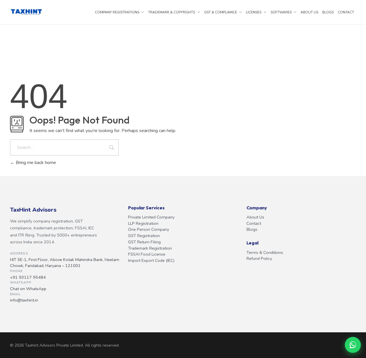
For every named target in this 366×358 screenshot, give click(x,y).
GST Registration (144, 235)
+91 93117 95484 (28, 277)
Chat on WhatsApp (28, 289)
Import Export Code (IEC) (151, 260)
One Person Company (148, 229)
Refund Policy (259, 258)
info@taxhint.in (24, 300)
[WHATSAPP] (353, 345)
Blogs (251, 229)
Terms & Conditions (264, 252)
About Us (255, 217)
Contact (253, 223)
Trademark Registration (150, 248)
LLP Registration (143, 223)
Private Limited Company (151, 217)
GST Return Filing (144, 242)
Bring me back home (35, 162)
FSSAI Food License (146, 254)
